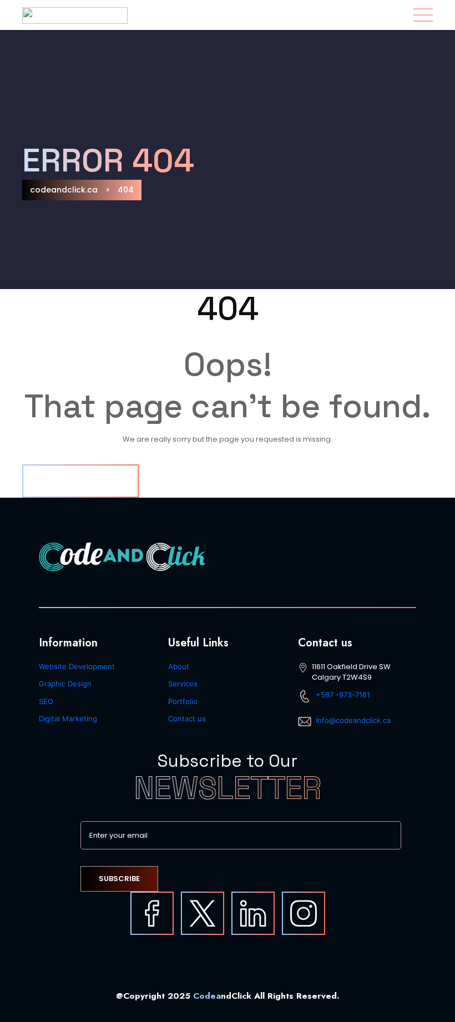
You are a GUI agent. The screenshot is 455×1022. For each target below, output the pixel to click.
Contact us (187, 718)
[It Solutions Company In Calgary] (303, 913)
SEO (46, 701)
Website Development (77, 666)
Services (183, 683)
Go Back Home (80, 481)
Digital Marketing (68, 718)
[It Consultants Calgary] (152, 913)
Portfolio (183, 701)
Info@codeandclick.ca (353, 720)
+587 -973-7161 (343, 694)
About (178, 666)
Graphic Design (65, 683)
